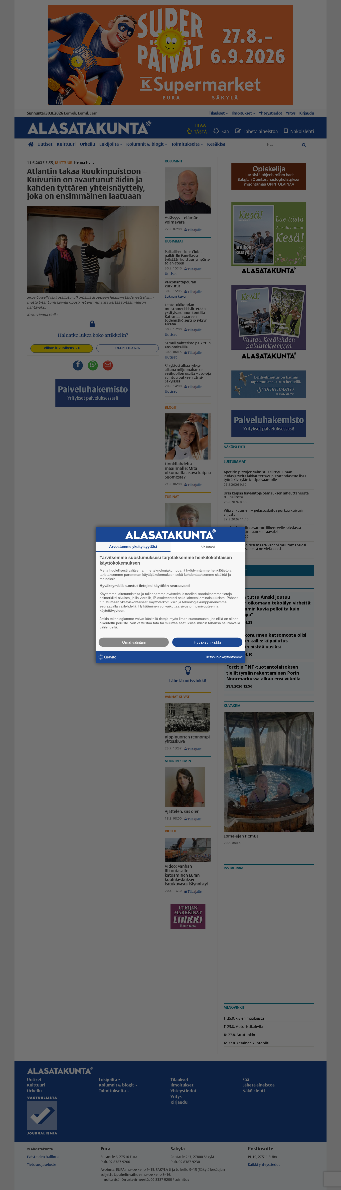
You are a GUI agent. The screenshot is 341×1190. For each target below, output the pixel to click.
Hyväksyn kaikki (207, 642)
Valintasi (208, 547)
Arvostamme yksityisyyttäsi (133, 546)
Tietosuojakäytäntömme (224, 657)
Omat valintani (134, 642)
